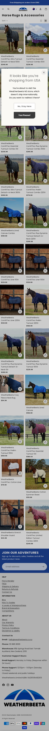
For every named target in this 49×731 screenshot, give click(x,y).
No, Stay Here (24, 106)
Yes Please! (24, 115)
